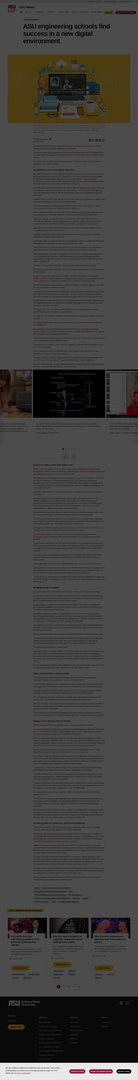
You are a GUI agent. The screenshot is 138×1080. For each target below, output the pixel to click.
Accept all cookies (77, 1071)
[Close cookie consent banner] (133, 1066)
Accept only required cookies (101, 1071)
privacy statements (23, 1073)
